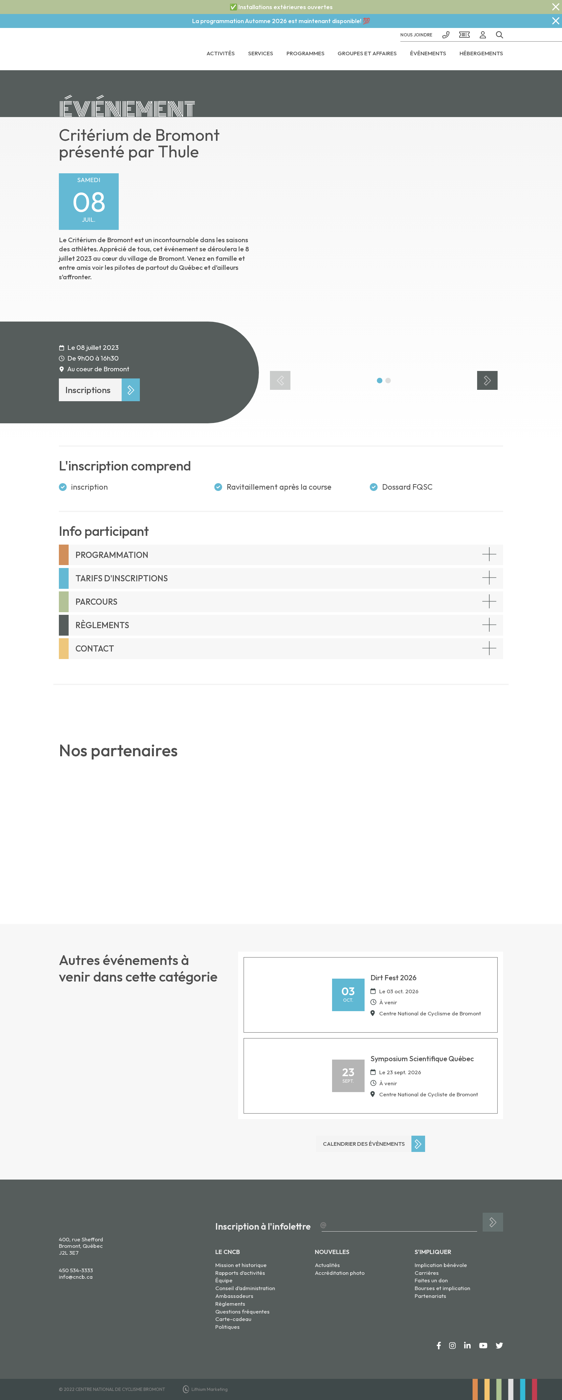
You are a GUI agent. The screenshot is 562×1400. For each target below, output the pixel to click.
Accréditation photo (340, 1272)
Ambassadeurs (234, 1295)
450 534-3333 (76, 1270)
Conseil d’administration (245, 1288)
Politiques (227, 1326)
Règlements (230, 1303)
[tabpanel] (384, 257)
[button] (497, 35)
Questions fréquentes (242, 1311)
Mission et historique (241, 1264)
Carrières (427, 1272)
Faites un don (431, 1280)
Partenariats (430, 1295)
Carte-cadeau (233, 1318)
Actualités (327, 1264)
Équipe (224, 1280)
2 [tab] (388, 380)
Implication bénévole (441, 1264)
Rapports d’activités (240, 1272)
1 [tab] (380, 380)
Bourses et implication (442, 1288)
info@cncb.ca (76, 1276)
